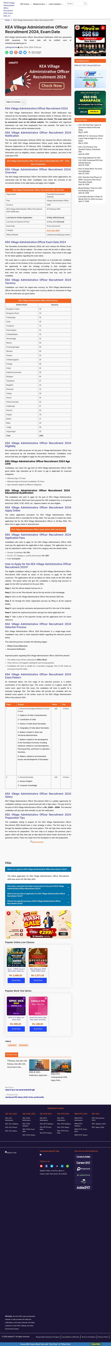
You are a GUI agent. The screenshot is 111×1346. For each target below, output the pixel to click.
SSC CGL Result (11, 1127)
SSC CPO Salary (63, 1127)
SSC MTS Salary (46, 1133)
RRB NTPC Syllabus (78, 1125)
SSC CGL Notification (9, 1119)
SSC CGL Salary (11, 1131)
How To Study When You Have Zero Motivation (90, 170)
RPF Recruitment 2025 (98, 1119)
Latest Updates (55, 4)
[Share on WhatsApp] (6, 52)
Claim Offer (95, 1344)
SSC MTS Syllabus (46, 1124)
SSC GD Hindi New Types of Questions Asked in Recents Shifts (89, 127)
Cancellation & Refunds (70, 1337)
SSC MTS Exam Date (45, 1128)
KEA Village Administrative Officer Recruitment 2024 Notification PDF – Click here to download (38, 162)
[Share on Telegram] (11, 52)
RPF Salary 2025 (98, 1127)
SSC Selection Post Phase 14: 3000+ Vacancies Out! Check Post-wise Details (90, 179)
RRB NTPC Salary (81, 1135)
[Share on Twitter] (25, 52)
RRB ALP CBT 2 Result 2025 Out (87, 65)
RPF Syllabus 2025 (99, 1124)
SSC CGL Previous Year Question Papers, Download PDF (89, 149)
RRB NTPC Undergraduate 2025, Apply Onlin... (59, 1077)
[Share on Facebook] (20, 52)
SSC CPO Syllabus (64, 1124)
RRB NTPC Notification (78, 1119)
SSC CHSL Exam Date (28, 1130)
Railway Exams (39, 4)
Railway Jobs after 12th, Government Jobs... (16, 1065)
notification (12, 1045)
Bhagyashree (12, 47)
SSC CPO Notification (61, 1119)
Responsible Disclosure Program (48, 1337)
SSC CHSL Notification (26, 1119)
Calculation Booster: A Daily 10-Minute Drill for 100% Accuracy (90, 198)
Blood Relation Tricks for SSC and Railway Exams (90, 189)
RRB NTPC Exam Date (80, 1130)
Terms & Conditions (89, 1337)
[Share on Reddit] (15, 52)
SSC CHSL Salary (28, 1135)
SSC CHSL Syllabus (26, 1125)
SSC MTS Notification (44, 1119)
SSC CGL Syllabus (12, 1124)
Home (7, 20)
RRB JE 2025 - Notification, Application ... (39, 1073)
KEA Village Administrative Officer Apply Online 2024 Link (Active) (38, 529)
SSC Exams (24, 4)
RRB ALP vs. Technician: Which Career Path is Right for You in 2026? (90, 138)
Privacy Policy (103, 1337)
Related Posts (11, 1055)
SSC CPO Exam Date (63, 1132)
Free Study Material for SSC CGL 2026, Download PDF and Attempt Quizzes (90, 160)
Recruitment (23, 1045)
